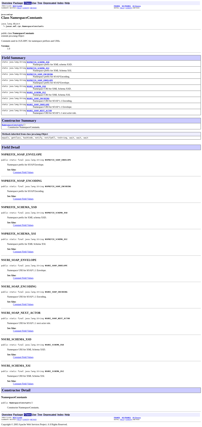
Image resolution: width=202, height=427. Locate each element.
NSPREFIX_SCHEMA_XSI (38, 68)
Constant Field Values (23, 172)
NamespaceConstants (12, 125)
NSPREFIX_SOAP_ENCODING (40, 74)
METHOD (33, 8)
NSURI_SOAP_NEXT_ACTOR (39, 111)
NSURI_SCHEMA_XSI (36, 92)
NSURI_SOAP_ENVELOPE (38, 104)
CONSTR (26, 8)
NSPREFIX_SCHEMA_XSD (38, 62)
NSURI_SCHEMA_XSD (36, 86)
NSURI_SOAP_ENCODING (38, 98)
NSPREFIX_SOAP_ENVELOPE (40, 80)
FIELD (19, 8)
